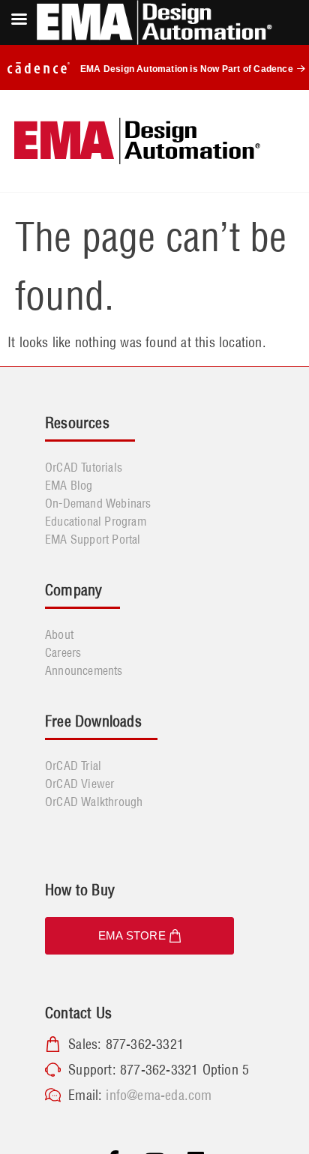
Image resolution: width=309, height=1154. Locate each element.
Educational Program (95, 521)
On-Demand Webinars (98, 503)
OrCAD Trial (73, 765)
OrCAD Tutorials (83, 467)
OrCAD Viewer (79, 783)
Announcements (84, 670)
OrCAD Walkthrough (93, 801)
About (59, 634)
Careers (63, 652)
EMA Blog (69, 485)
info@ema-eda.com (159, 1095)
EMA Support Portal (93, 539)
